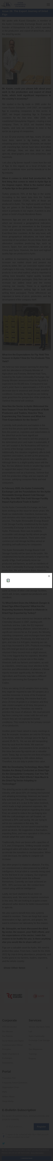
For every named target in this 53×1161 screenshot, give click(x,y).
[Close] (49, 576)
